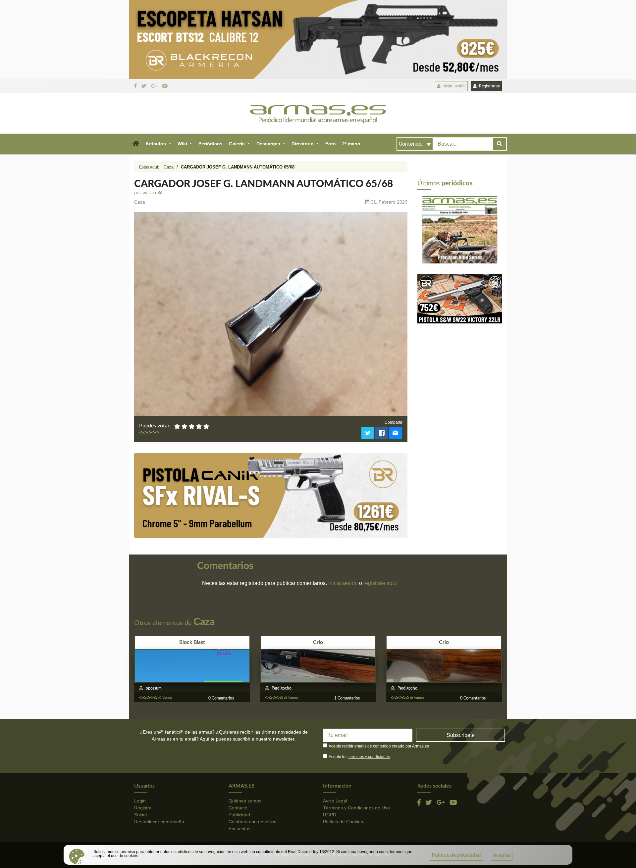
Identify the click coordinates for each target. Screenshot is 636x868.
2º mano (351, 143)
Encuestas (239, 828)
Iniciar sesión (453, 86)
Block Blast (192, 642)
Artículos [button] (156, 143)
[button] (135, 144)
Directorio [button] (303, 143)
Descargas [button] (269, 143)
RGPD (329, 814)
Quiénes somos (245, 800)
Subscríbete (461, 735)
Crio (318, 642)
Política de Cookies (343, 821)
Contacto (238, 807)
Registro (143, 807)
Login (140, 800)
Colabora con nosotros (252, 821)
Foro (330, 143)
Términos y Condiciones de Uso (356, 807)
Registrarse (489, 86)
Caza (169, 167)
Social (140, 814)
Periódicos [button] (210, 143)
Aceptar (501, 855)
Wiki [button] (183, 143)
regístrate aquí (380, 583)
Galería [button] (237, 143)
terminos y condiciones (369, 756)
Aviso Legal (335, 800)
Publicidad (239, 814)
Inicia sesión (343, 583)
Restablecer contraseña (159, 821)
